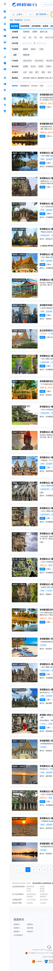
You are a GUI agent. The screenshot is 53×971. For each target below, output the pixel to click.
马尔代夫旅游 (31, 900)
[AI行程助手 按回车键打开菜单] (5, 57)
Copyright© (36, 950)
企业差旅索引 (18, 935)
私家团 (45, 26)
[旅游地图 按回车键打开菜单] (5, 69)
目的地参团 (36, 26)
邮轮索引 (30, 932)
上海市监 (39, 961)
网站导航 (30, 928)
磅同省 (42, 891)
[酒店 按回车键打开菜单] (5, 11)
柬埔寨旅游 (18, 20)
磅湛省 (42, 889)
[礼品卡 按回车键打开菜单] (5, 84)
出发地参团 (24, 26)
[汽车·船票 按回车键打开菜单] (5, 42)
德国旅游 (43, 897)
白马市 (28, 891)
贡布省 (28, 889)
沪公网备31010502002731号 (38, 953)
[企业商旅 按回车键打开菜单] (5, 98)
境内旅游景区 (37, 883)
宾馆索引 (17, 924)
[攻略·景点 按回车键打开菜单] (5, 63)
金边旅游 (14, 26)
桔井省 (42, 887)
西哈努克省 (30, 887)
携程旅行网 (24, 5)
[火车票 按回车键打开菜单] (5, 23)
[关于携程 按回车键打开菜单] (5, 111)
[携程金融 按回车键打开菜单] (5, 90)
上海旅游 (43, 903)
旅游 (11, 20)
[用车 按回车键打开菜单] (5, 48)
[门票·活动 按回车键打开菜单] (5, 36)
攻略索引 (30, 924)
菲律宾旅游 (44, 894)
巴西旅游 (29, 897)
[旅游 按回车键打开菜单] (5, 30)
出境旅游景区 (46, 883)
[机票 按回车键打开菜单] (5, 17)
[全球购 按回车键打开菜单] (5, 78)
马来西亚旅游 (31, 894)
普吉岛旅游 (44, 900)
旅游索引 (17, 932)
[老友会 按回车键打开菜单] (5, 105)
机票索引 (17, 928)
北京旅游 (29, 903)
